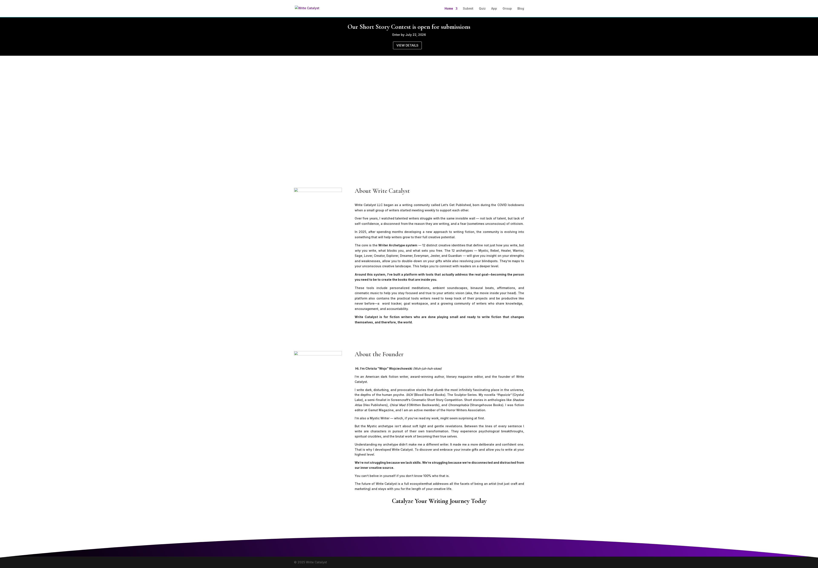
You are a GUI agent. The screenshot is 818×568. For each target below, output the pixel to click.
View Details (407, 45)
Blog (520, 8)
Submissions (374, 516)
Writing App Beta (416, 516)
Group (507, 8)
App (494, 8)
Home (449, 8)
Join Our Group (500, 516)
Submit (468, 8)
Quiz (482, 8)
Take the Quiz (459, 516)
